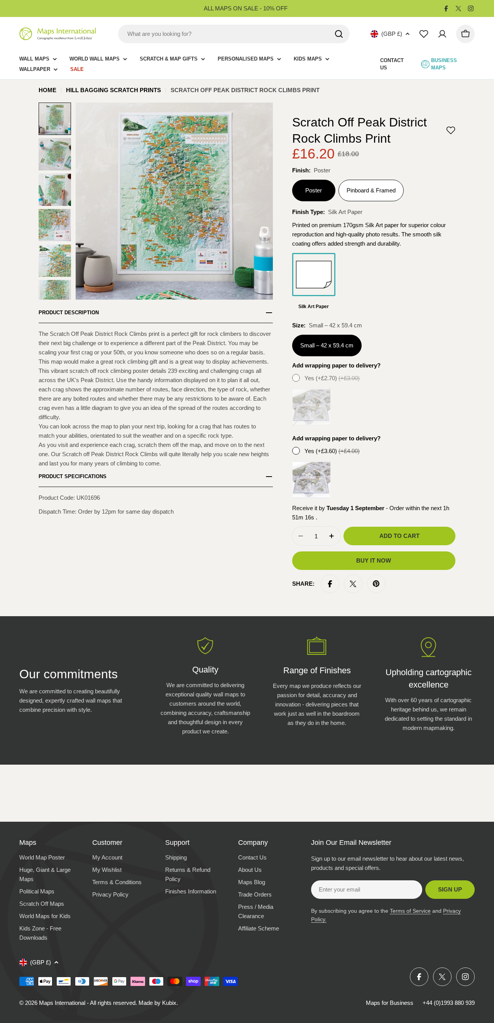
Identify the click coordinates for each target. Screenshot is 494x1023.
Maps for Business (389, 1002)
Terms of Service (410, 911)
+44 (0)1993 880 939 (449, 1002)
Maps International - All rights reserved (87, 1002)
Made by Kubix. (158, 1002)
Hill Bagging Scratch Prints (113, 90)
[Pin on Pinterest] (376, 584)
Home (47, 90)
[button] (450, 130)
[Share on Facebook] (330, 584)
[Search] (338, 34)
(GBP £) (391, 33)
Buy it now (373, 560)
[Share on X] (353, 584)
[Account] (442, 34)
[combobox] (234, 34)
